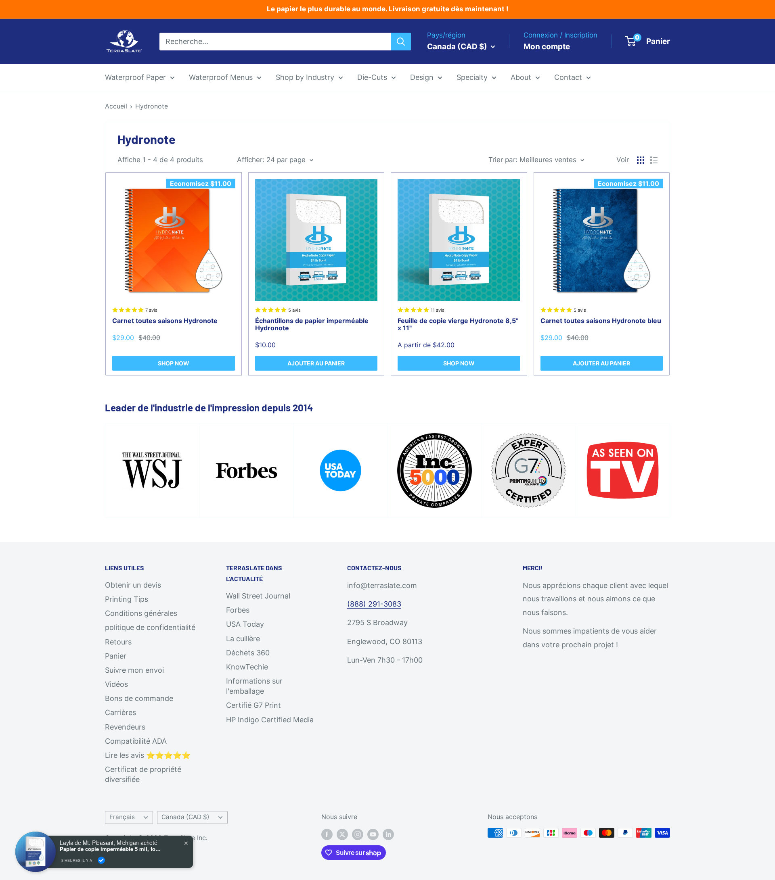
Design (422, 77)
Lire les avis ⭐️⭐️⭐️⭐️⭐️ (148, 755)
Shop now (173, 363)
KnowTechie (247, 667)
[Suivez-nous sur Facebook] (327, 834)
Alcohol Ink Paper (482, 156)
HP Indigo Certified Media (270, 719)
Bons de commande (139, 698)
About (521, 77)
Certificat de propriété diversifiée (143, 774)
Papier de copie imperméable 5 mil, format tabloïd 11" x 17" (110, 849)
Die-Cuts (372, 77)
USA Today (245, 624)
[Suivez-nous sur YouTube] (373, 834)
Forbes (237, 610)
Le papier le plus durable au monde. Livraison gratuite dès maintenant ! (388, 9)
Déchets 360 (248, 653)
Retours (118, 642)
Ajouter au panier (316, 363)
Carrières (120, 712)
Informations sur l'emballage (254, 686)
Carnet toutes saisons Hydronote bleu (600, 320)
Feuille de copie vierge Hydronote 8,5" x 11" (458, 324)
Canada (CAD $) (185, 817)
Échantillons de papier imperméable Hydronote (312, 324)
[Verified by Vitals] (101, 860)
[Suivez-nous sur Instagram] (357, 834)
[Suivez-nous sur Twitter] (342, 834)
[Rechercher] (401, 41)
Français (122, 817)
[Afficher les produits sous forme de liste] (654, 160)
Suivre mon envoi (134, 670)
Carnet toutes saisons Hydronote (165, 320)
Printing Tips (126, 599)
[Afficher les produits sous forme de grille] (640, 160)
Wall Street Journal (258, 596)
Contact (568, 77)
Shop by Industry (305, 77)
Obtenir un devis (133, 585)
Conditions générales (141, 613)
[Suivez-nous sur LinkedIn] (388, 834)
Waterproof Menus (221, 77)
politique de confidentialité (150, 627)
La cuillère (243, 638)
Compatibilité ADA (136, 741)
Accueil (116, 106)
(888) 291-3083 (374, 604)
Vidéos (116, 684)
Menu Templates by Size (445, 138)
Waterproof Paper (135, 77)
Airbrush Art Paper (483, 173)
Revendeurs (125, 727)
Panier (115, 656)
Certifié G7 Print (253, 705)
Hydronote (151, 106)
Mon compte (547, 46)
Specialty (472, 77)
